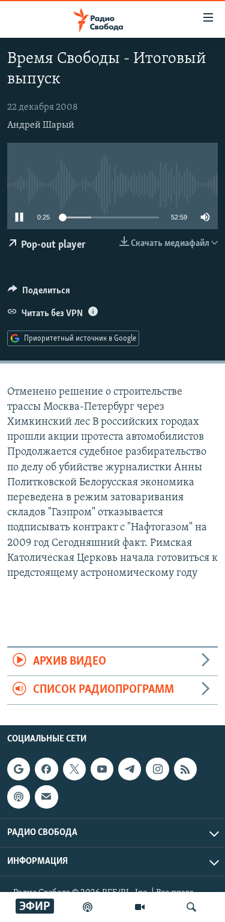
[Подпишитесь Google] (18, 769)
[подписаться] (46, 796)
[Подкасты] (18, 796)
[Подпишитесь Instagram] (157, 769)
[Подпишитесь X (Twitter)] (74, 769)
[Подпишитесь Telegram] (129, 769)
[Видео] (140, 907)
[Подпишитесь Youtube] (102, 769)
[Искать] (191, 907)
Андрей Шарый (40, 125)
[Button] (39, 293)
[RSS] (185, 769)
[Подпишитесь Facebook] (46, 769)
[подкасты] (88, 907)
